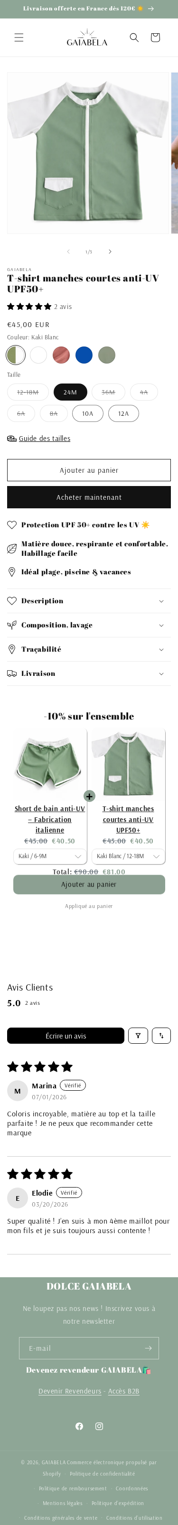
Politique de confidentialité (102, 1473)
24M (70, 392)
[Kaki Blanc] (15, 355)
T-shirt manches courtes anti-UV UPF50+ (128, 819)
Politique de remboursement (73, 1488)
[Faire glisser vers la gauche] (68, 251)
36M (113, 394)
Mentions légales (63, 1503)
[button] (19, 37)
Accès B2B (124, 1390)
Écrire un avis (66, 1035)
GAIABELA (54, 1462)
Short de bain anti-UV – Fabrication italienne (50, 819)
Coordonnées (132, 1488)
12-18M (33, 394)
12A (123, 413)
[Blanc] (38, 355)
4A (149, 394)
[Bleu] (84, 355)
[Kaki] (106, 355)
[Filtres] (138, 1036)
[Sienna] (61, 355)
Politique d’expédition (118, 1503)
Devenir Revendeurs (70, 1390)
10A (88, 413)
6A (26, 415)
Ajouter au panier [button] (89, 888)
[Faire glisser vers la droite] (110, 251)
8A (59, 415)
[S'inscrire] (148, 1348)
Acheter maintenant (89, 497)
